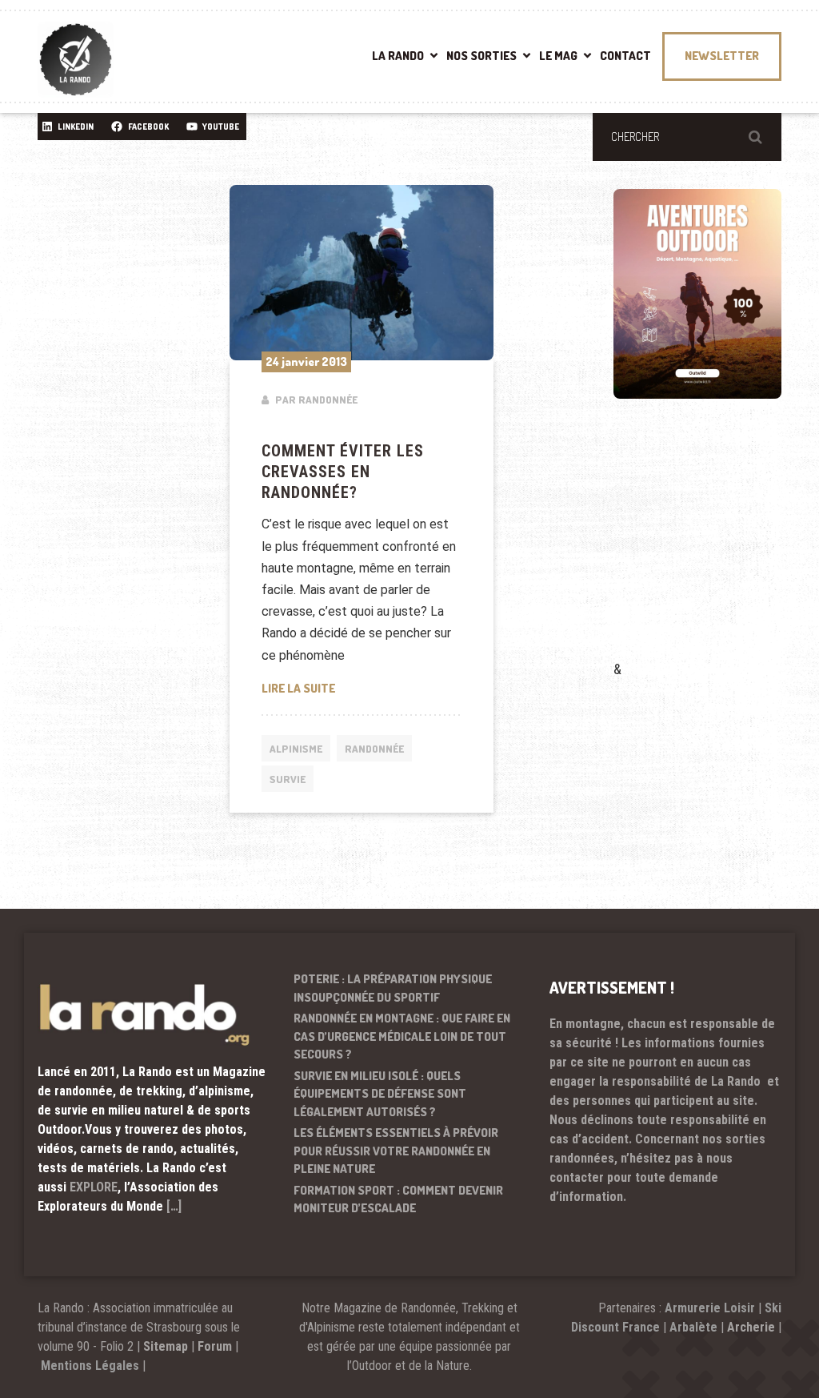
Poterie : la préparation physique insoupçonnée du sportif (393, 988)
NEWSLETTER (722, 55)
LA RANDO (398, 55)
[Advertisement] (716, 552)
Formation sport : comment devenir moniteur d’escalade (398, 1199)
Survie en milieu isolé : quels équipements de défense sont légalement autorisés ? (380, 1093)
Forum (215, 1346)
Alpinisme (296, 748)
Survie (288, 779)
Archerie (751, 1327)
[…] (174, 1206)
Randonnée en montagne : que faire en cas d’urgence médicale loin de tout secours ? (402, 1036)
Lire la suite (361, 688)
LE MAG (558, 55)
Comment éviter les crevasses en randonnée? (343, 471)
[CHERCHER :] (687, 137)
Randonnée (374, 748)
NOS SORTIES (481, 55)
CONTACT (625, 55)
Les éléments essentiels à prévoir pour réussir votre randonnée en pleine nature (396, 1150)
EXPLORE (94, 1187)
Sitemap (165, 1346)
